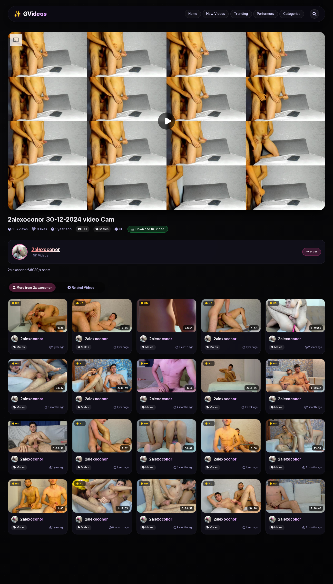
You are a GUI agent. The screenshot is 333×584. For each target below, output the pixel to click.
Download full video (150, 229)
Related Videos (82, 287)
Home (192, 14)
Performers (265, 14)
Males (103, 229)
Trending (241, 14)
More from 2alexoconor (34, 287)
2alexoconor (45, 249)
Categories (291, 14)
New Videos (215, 14)
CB (84, 229)
